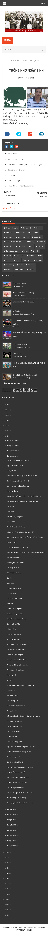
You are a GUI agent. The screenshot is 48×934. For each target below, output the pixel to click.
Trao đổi (36, 251)
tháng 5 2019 (11, 825)
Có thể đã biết (11, 542)
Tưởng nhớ (19, 256)
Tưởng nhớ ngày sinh (14, 598)
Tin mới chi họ (10, 195)
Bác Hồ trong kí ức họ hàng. (16, 798)
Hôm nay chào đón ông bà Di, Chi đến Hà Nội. (22, 501)
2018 (6, 852)
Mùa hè (9, 680)
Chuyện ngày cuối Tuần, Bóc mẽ (18, 481)
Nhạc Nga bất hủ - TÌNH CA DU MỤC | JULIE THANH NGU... (26, 552)
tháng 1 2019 (11, 846)
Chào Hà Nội (11, 522)
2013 (6, 878)
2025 (6, 405)
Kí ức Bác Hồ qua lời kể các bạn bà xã (20, 793)
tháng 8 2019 (11, 809)
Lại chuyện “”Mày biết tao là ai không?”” (20, 532)
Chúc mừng (34, 232)
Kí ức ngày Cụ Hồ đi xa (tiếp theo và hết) (20, 803)
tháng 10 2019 (12, 451)
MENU (43, 3)
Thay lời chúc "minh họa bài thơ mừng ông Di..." (26, 164)
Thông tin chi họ (12, 491)
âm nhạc (31, 265)
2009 (6, 899)
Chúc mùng (21, 232)
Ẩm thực (31, 269)
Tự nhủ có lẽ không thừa (15, 670)
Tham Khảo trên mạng (14, 588)
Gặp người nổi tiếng (13, 573)
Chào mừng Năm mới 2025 (23, 302)
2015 (6, 868)
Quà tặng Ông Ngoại (14, 634)
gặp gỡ (17, 260)
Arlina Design (25, 930)
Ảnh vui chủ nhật (12, 695)
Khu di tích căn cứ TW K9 (15, 762)
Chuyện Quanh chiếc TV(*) (16, 649)
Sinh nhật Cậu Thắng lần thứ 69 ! (25, 375)
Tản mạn (31, 256)
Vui (40, 256)
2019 (6, 436)
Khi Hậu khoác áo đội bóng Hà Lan (19, 752)
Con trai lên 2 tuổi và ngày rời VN (18, 460)
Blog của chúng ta (11, 228)
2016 (6, 863)
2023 (6, 415)
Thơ (31, 246)
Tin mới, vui (11, 512)
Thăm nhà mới (12, 736)
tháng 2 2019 (11, 840)
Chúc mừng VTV (12, 701)
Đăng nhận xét (8, 208)
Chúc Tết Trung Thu (13, 624)
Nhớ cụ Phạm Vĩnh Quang (14, 242)
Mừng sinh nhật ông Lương (16, 644)
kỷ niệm (27, 260)
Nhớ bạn (43, 196)
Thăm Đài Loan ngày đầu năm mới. (21, 186)
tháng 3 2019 (11, 835)
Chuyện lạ (8, 232)
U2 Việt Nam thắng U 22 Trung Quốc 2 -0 (20, 685)
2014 (6, 873)
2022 (6, 420)
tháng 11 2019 (12, 445)
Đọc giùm (20, 269)
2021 (6, 425)
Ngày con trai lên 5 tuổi (15, 466)
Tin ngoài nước (12, 711)
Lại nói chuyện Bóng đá (15, 655)
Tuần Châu (17, 311)
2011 (6, 889)
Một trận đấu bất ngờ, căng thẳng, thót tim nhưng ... (24, 716)
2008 (6, 905)
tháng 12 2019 (12, 440)
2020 (6, 431)
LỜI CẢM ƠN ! (11, 629)
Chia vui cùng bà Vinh (14, 726)
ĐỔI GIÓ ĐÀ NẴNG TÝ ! (22, 344)
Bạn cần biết (27, 228)
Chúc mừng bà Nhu (13, 731)
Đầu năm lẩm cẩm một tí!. (17, 170)
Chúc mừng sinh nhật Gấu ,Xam (18, 486)
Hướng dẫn (37, 237)
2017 (6, 858)
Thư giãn (41, 246)
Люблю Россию (19, 283)
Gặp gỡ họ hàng (23, 237)
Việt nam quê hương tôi (17, 159)
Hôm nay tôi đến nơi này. (15, 563)
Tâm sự (8, 256)
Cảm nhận (8, 237)
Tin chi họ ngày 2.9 (13, 757)
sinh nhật (38, 260)
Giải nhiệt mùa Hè (13, 568)
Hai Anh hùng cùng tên (15, 517)
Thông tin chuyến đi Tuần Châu (17, 547)
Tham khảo (21, 246)
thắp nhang (9, 265)
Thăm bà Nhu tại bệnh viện (16, 706)
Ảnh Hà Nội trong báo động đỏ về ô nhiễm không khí (25, 537)
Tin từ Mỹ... (12, 175)
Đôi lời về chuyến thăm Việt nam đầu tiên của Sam (24, 496)
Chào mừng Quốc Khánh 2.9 (16, 788)
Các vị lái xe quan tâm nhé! (16, 660)
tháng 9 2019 (11, 456)
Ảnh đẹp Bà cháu (13, 558)
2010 (6, 894)
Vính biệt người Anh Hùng (15, 527)
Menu (8, 40)
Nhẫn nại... (10, 583)
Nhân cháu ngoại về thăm (15, 614)
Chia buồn (17, 353)
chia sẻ (7, 260)
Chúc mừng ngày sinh (16, 180)
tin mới (21, 265)
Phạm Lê (9, 142)
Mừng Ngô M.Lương (13, 639)
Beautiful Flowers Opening (23, 292)
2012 (6, 884)
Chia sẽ (38, 228)
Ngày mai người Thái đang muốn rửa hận (21, 747)
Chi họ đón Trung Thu (14, 609)
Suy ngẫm (8, 246)
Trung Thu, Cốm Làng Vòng (16, 619)
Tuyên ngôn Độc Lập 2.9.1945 (17, 782)
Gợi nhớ (9, 578)
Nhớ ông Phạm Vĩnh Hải (36, 242)
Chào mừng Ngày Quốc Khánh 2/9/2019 (20, 767)
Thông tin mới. (12, 471)
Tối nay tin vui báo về (14, 721)
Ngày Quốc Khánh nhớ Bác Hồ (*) (18, 777)
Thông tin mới (11, 675)
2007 (6, 910)
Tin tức (25, 251)
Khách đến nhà (12, 506)
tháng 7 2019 (11, 814)
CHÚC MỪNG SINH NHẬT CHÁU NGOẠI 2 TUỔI (22, 476)
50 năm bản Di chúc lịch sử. (16, 772)
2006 (6, 915)
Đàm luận (8, 269)
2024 (6, 410)
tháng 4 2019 (11, 830)
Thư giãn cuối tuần (11, 251)
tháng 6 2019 (11, 820)
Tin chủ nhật (11, 690)
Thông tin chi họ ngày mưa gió (17, 665)
